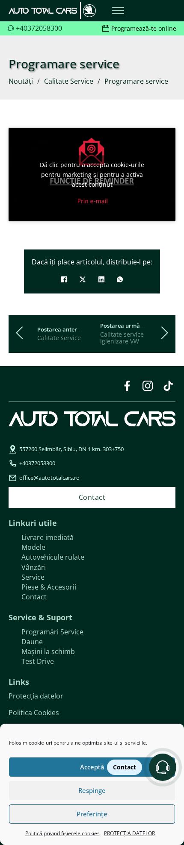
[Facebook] (64, 279)
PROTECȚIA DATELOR (129, 833)
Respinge (92, 790)
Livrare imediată (47, 537)
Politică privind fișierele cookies (62, 833)
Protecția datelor (36, 696)
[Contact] (162, 767)
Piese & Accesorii (48, 587)
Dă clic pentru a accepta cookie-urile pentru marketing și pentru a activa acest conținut (92, 174)
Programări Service (52, 632)
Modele (33, 547)
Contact (34, 596)
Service (33, 577)
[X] (82, 279)
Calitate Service (68, 81)
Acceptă (92, 767)
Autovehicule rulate (52, 557)
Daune (32, 641)
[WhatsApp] (119, 279)
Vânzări (33, 567)
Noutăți (21, 81)
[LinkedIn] (101, 279)
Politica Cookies (34, 712)
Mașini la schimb (48, 651)
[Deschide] (118, 11)
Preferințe (92, 814)
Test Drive (37, 661)
